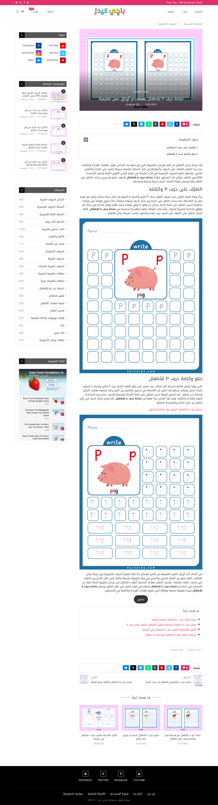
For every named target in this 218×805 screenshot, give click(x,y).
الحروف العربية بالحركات (41, 266)
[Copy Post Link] (134, 124)
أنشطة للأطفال (194, 649)
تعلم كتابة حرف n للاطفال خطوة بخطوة (174, 619)
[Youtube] (28, 2)
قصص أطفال (41, 310)
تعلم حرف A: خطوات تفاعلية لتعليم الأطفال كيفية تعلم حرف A (161, 624)
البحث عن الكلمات (41, 244)
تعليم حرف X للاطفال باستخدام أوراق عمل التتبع (141, 737)
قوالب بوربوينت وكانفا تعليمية (41, 318)
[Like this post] (184, 124)
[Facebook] (24, 2)
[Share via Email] (127, 124)
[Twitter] (20, 2)
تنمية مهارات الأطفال (41, 303)
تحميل (141, 599)
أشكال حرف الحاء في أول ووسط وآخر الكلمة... (35, 112)
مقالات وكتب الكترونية (41, 340)
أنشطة (50, 12)
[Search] (17, 11)
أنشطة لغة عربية (41, 221)
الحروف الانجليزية (167, 24)
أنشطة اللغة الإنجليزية (41, 214)
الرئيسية (198, 12)
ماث (41, 325)
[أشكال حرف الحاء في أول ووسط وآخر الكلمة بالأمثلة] (59, 114)
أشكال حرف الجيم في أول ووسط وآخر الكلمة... (35, 129)
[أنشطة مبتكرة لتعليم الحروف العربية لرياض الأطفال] (59, 148)
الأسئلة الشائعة (96, 793)
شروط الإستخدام (119, 793)
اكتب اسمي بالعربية (41, 229)
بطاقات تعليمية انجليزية (41, 273)
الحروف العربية (41, 259)
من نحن (151, 793)
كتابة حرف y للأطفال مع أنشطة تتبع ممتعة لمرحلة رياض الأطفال (183, 737)
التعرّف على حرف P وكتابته (181, 147)
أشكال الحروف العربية (41, 199)
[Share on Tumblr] (155, 124)
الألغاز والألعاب (41, 236)
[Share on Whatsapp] (149, 124)
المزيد (34, 11)
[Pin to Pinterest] (162, 124)
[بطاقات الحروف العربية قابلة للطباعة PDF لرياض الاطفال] (59, 97)
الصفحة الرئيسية (193, 24)
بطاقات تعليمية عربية (41, 281)
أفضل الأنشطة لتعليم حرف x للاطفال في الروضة (169, 629)
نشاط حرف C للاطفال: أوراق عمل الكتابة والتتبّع (175, 409)
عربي (185, 12)
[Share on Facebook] (177, 124)
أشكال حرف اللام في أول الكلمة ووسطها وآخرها (35, 163)
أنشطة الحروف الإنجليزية (41, 207)
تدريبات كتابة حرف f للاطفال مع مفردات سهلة (170, 634)
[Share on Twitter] (170, 124)
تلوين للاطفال (41, 296)
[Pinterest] (16, 2)
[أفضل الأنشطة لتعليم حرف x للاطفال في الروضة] (98, 718)
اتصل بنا (137, 793)
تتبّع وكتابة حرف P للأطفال (181, 154)
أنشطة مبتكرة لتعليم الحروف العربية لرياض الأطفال (34, 146)
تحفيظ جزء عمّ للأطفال (41, 288)
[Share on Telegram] (141, 124)
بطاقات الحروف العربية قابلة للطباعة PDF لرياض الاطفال (34, 94)
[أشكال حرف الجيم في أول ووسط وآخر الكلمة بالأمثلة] (59, 131)
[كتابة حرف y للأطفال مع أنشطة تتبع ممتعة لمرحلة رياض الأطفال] (183, 718)
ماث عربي (41, 333)
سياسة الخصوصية (73, 793)
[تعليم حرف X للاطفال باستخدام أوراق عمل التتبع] (140, 718)
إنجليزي (171, 12)
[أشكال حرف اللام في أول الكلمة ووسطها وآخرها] (59, 165)
